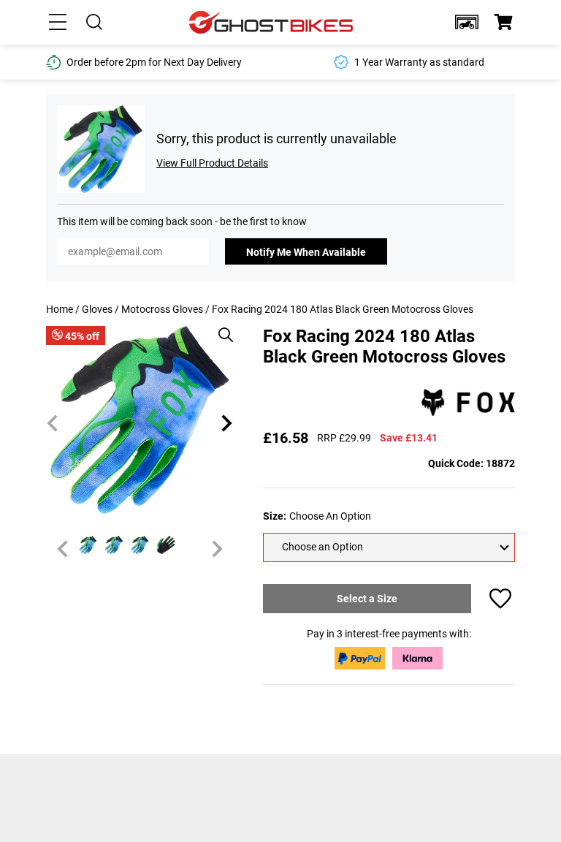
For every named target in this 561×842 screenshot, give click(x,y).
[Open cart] (503, 22)
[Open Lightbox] (221, 327)
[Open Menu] (57, 22)
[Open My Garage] (466, 22)
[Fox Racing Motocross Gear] (468, 403)
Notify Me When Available (306, 252)
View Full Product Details (212, 163)
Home (59, 309)
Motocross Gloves (162, 309)
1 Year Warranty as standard (419, 62)
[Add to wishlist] (500, 598)
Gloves (97, 309)
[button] (466, 22)
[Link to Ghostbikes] (273, 22)
